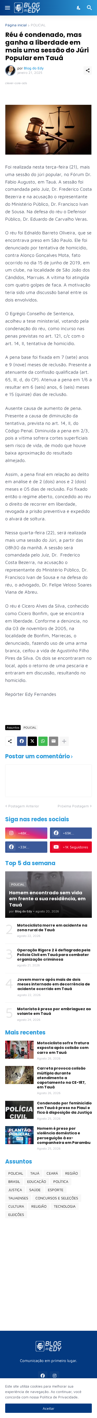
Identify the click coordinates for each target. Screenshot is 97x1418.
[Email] (53, 741)
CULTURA (16, 1206)
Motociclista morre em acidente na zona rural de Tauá (52, 927)
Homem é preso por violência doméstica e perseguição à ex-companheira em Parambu (64, 1135)
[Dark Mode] (79, 7)
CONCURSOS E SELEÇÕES (56, 1198)
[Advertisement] (48, 1274)
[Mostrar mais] (64, 741)
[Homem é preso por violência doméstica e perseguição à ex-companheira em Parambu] (19, 1135)
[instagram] (54, 1376)
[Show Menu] (7, 7)
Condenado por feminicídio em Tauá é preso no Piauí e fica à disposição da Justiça (64, 1108)
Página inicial (16, 25)
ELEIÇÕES (16, 1214)
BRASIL (14, 1181)
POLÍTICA (60, 1181)
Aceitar (48, 1408)
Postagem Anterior (23, 806)
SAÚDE (35, 1190)
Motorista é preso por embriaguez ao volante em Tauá (54, 1011)
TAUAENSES (18, 1198)
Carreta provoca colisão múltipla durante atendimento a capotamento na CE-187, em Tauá (61, 1077)
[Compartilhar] (88, 70)
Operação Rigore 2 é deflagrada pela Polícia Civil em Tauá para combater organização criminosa (53, 955)
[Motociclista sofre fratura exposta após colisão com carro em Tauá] (19, 1050)
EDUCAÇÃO (36, 1181)
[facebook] (42, 1376)
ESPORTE (55, 1190)
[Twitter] (32, 741)
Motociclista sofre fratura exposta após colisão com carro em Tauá (63, 1048)
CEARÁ (52, 1173)
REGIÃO (71, 1173)
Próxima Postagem (73, 806)
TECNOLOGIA (65, 1206)
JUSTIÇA (15, 1190)
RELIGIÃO (39, 1206)
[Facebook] (21, 741)
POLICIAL (38, 25)
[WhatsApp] (43, 741)
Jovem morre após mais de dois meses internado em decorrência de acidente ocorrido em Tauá (53, 984)
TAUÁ (34, 1173)
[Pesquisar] (90, 8)
